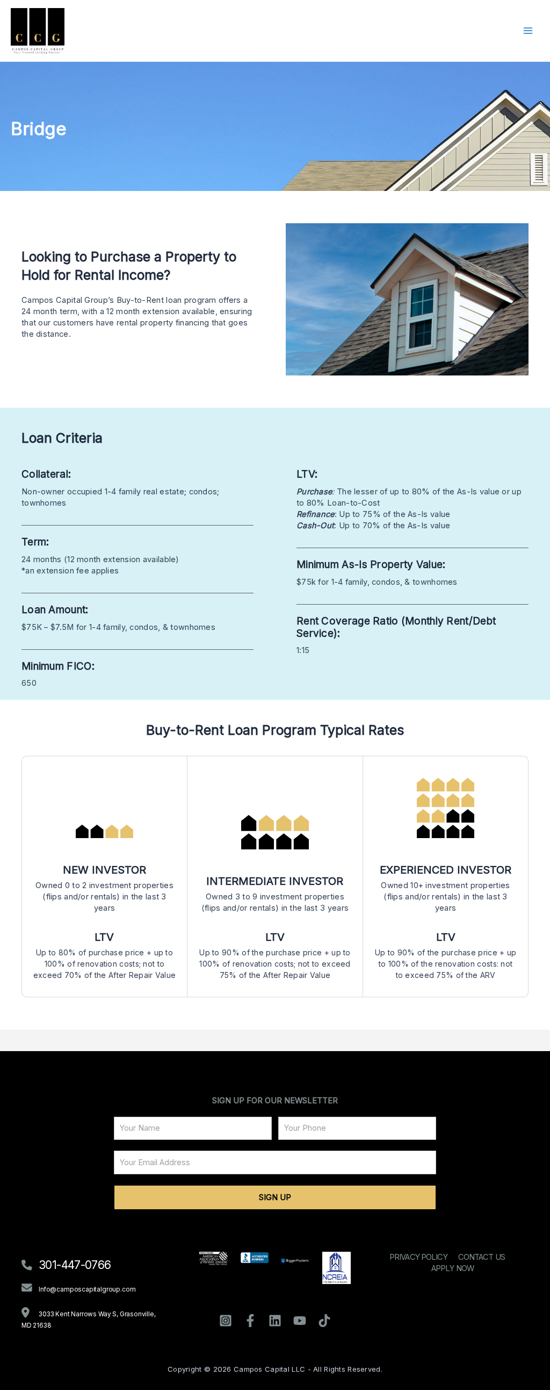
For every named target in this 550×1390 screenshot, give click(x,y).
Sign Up (275, 1197)
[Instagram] (225, 1320)
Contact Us (481, 1257)
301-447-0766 (75, 1265)
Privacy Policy (418, 1257)
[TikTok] (324, 1320)
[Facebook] (250, 1320)
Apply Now (452, 1268)
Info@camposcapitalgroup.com (87, 1289)
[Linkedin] (275, 1320)
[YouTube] (299, 1320)
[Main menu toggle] (528, 30)
